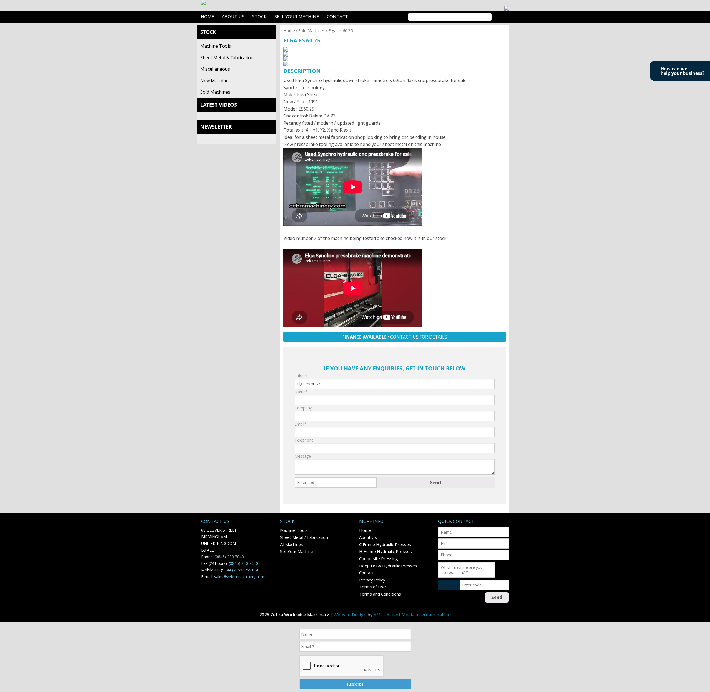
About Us (233, 17)
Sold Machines (215, 92)
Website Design (350, 615)
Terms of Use (372, 587)
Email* (300, 424)
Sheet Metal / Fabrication (304, 537)
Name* (301, 391)
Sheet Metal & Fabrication (227, 58)
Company (303, 408)
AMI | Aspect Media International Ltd (412, 615)
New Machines (215, 81)
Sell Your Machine (296, 17)
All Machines (291, 544)
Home (207, 17)
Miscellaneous (215, 69)
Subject (301, 375)
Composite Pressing (378, 558)
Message (303, 456)
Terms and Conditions (380, 594)
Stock (259, 17)
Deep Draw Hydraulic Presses (388, 565)
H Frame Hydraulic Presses (385, 551)
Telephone (304, 440)
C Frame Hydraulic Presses (385, 544)
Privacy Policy (372, 580)
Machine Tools (215, 46)
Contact (337, 17)
